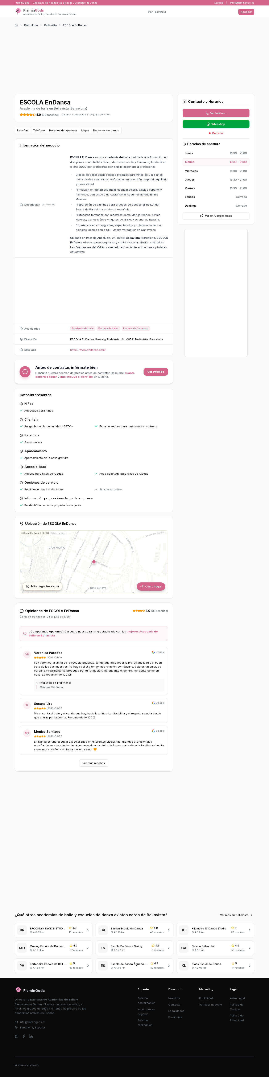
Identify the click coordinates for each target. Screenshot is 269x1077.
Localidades (176, 1010)
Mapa (85, 130)
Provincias (175, 1017)
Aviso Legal (237, 998)
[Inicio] (16, 25)
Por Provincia (157, 11)
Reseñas (22, 130)
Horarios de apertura (63, 130)
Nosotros (174, 998)
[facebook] (24, 1036)
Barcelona (31, 25)
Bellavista (50, 25)
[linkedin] (31, 1036)
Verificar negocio (210, 1004)
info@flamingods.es (242, 2)
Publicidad (206, 998)
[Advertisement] (134, 59)
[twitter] (17, 1036)
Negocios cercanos (106, 130)
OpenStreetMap (31, 533)
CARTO (45, 533)
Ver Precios (155, 371)
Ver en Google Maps (218, 215)
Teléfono (39, 130)
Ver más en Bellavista (234, 915)
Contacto (174, 1004)
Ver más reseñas (94, 763)
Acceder (246, 11)
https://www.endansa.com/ (88, 349)
